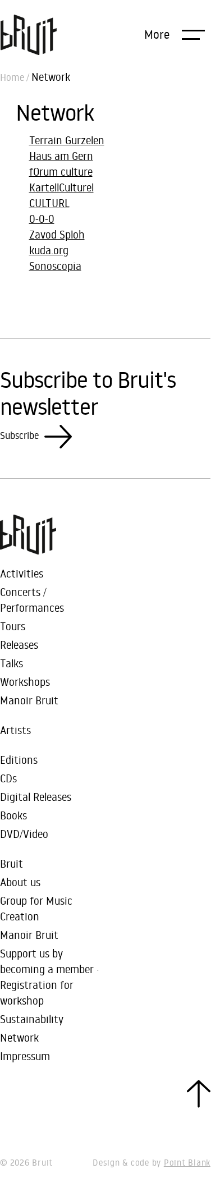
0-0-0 (41, 219)
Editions (19, 760)
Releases (19, 645)
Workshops (25, 682)
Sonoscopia (55, 266)
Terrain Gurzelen (66, 140)
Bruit (11, 863)
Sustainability (31, 1019)
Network (19, 1037)
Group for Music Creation (36, 908)
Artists (15, 730)
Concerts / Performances (32, 600)
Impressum (25, 1056)
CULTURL (49, 203)
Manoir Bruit (29, 700)
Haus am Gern (61, 156)
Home (12, 77)
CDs (8, 778)
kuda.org (48, 250)
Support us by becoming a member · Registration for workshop (49, 976)
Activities (21, 573)
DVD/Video (24, 834)
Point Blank (187, 1162)
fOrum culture (61, 171)
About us (20, 882)
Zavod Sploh (57, 234)
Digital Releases (35, 797)
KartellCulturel (61, 187)
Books (13, 815)
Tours (12, 626)
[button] (174, 34)
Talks (11, 663)
